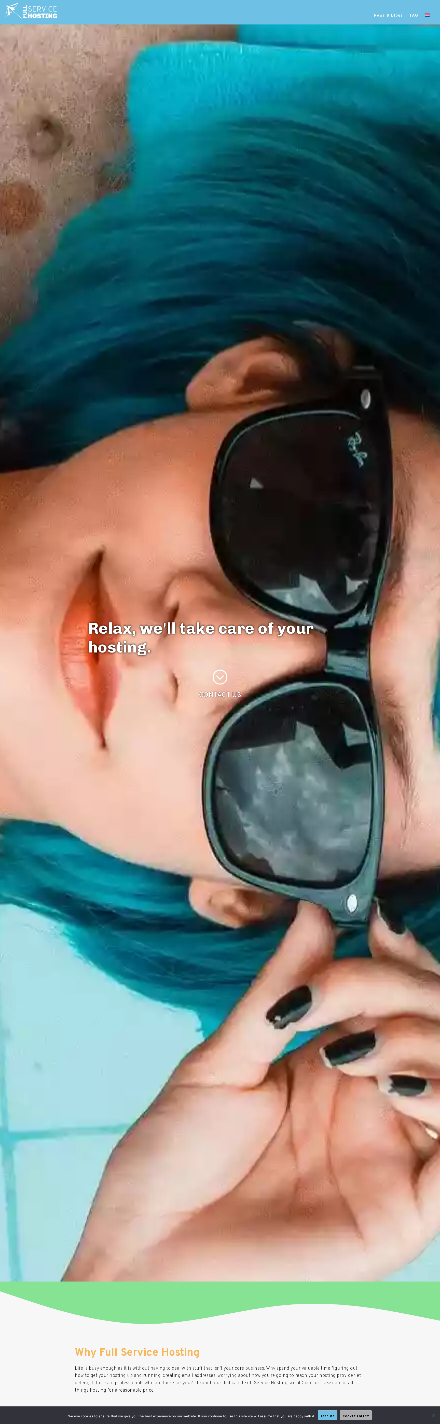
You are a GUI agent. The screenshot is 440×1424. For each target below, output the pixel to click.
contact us (220, 695)
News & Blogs (388, 15)
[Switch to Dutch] (427, 16)
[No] (433, 1415)
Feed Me (328, 1416)
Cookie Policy (356, 1416)
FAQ (414, 15)
